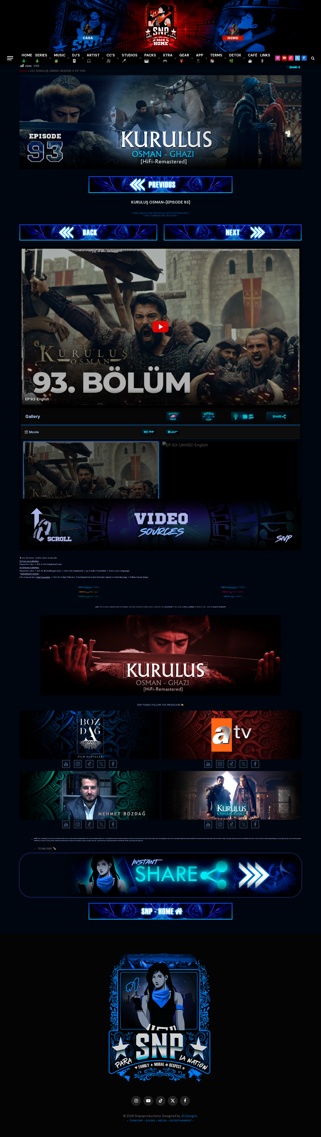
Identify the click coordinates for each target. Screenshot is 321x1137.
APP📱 (199, 58)
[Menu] (10, 58)
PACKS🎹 (150, 58)
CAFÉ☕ (252, 58)
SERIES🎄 (41, 58)
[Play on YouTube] (148, 432)
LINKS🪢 (265, 58)
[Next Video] (172, 432)
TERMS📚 (216, 58)
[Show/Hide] (208, 416)
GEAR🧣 (184, 58)
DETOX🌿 (235, 58)
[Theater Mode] (243, 416)
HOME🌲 (27, 58)
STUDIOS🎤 (129, 58)
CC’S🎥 (110, 58)
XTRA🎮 (167, 58)
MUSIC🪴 (59, 58)
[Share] (279, 416)
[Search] (312, 58)
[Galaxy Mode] (173, 416)
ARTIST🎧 (93, 58)
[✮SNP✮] (160, 26)
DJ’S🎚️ (76, 58)
